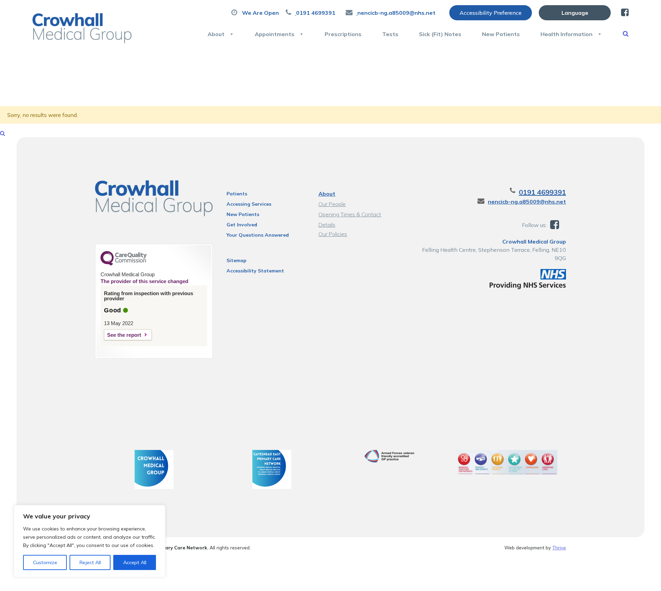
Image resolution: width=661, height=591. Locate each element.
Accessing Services (249, 204)
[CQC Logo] (124, 264)
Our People (332, 204)
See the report (124, 335)
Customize (45, 562)
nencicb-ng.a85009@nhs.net (527, 201)
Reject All (90, 562)
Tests (390, 34)
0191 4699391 (542, 192)
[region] (89, 541)
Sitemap (236, 260)
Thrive (559, 547)
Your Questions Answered (258, 235)
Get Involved (242, 225)
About (216, 34)
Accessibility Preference (491, 12)
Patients (237, 194)
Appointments (274, 34)
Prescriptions (343, 34)
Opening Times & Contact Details (349, 215)
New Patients (501, 34)
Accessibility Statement (255, 271)
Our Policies (332, 233)
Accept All (134, 562)
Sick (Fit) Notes (440, 34)
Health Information (566, 34)
